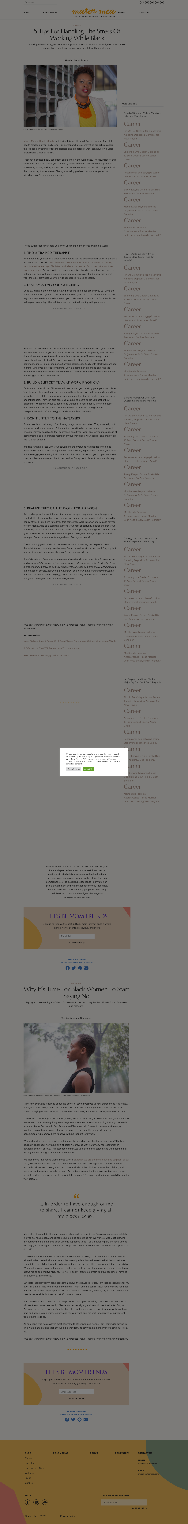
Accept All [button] (88, 769)
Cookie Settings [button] (73, 769)
